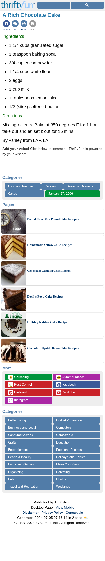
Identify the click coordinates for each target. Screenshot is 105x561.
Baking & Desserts (80, 186)
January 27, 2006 (60, 193)
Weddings (63, 486)
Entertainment (18, 450)
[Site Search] (87, 5)
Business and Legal (22, 427)
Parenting (63, 472)
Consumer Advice (20, 435)
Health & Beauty (19, 457)
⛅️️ (86, 518)
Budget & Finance (69, 420)
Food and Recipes (21, 186)
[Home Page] (18, 3)
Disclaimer (30, 512)
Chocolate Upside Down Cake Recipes (53, 348)
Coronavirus (64, 435)
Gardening (19, 377)
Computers (64, 427)
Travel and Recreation (23, 486)
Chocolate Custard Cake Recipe (49, 270)
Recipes (50, 186)
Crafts (12, 442)
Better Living (17, 420)
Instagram (20, 400)
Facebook (68, 384)
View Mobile (65, 507)
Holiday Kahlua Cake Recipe (47, 322)
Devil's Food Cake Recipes (45, 296)
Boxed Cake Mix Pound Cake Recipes (53, 219)
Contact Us (74, 512)
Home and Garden (21, 464)
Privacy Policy (52, 512)
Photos (61, 479)
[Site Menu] (53, 5)
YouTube (68, 392)
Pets (11, 479)
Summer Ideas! (70, 377)
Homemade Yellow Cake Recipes (49, 245)
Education (63, 442)
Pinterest (20, 392)
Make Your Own (67, 464)
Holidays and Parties (70, 457)
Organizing (15, 472)
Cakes (12, 193)
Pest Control (20, 385)
